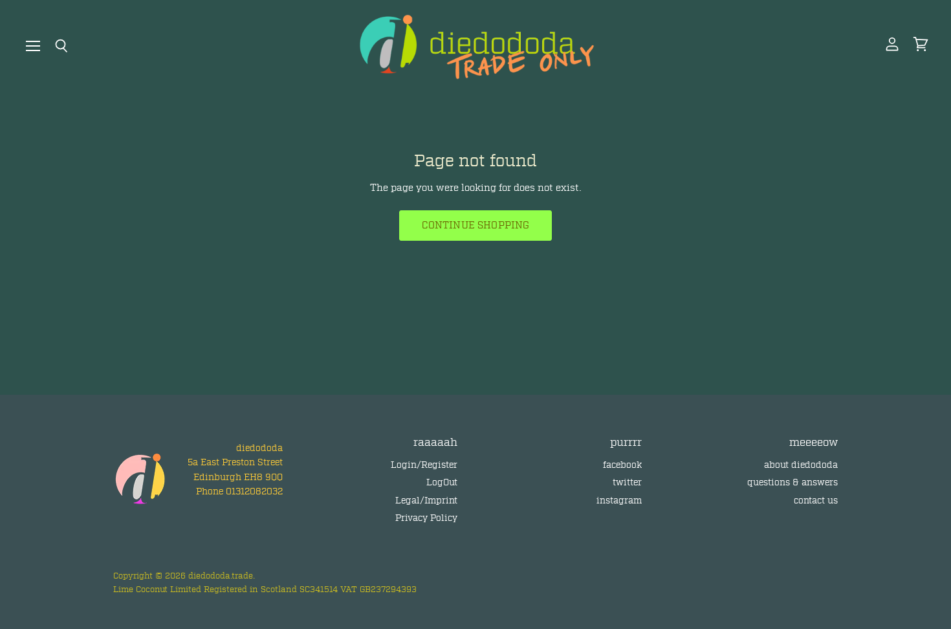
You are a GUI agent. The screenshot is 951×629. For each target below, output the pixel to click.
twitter (627, 482)
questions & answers (792, 482)
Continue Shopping (476, 225)
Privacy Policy (426, 518)
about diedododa (801, 464)
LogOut (441, 482)
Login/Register (424, 464)
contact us (816, 500)
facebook (622, 464)
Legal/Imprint (426, 500)
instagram (619, 500)
